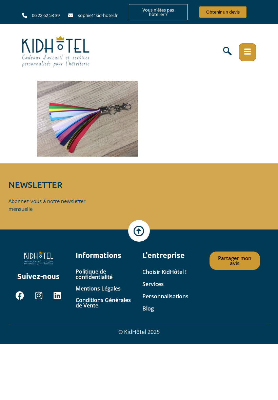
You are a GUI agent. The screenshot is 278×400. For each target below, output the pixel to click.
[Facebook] (20, 295)
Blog (148, 308)
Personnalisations (165, 296)
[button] (227, 52)
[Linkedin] (57, 295)
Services (153, 284)
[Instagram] (38, 295)
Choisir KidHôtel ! (164, 272)
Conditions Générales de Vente (103, 302)
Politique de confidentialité (94, 274)
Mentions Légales (98, 288)
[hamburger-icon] (247, 52)
